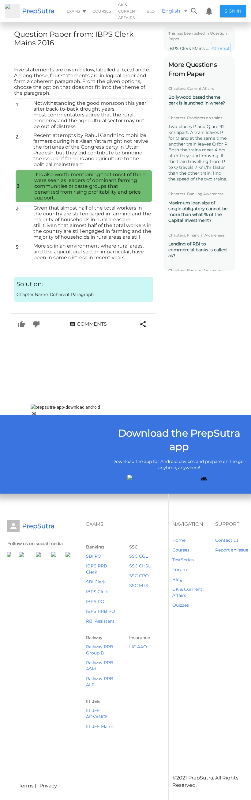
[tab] (76, 11)
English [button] (171, 11)
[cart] (209, 11)
